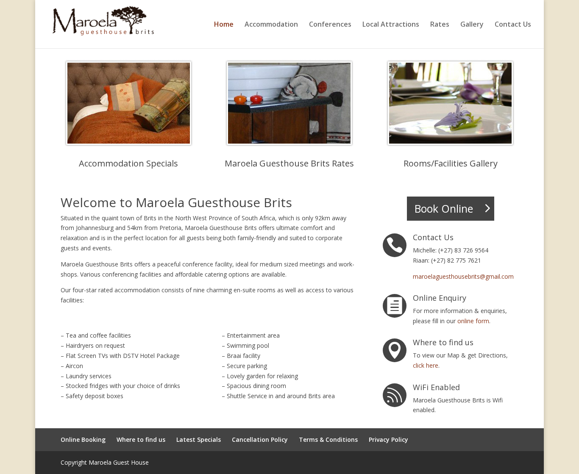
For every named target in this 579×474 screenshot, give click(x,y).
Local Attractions (390, 25)
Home (224, 25)
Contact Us (513, 25)
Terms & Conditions (328, 439)
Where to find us (141, 439)
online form (473, 321)
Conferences (330, 25)
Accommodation (271, 25)
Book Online (444, 208)
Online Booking (83, 439)
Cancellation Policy (260, 439)
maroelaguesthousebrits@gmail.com (463, 276)
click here (425, 365)
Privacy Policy (388, 439)
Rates (439, 25)
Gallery (472, 25)
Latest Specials (198, 439)
